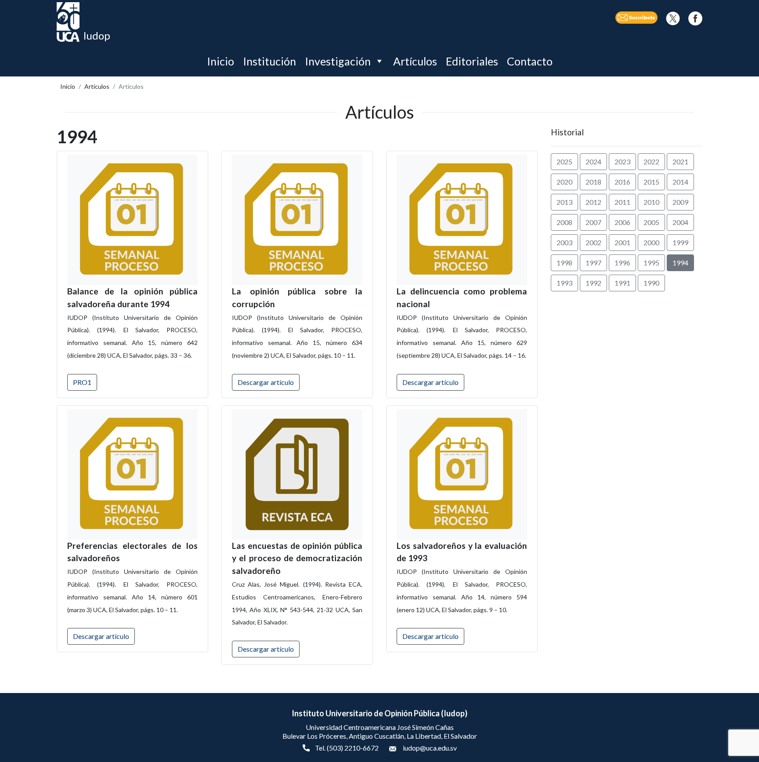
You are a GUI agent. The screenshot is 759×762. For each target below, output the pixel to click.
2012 (593, 202)
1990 (651, 283)
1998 (564, 262)
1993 (564, 283)
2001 (622, 242)
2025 (564, 161)
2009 (680, 202)
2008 (564, 222)
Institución (269, 61)
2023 (622, 161)
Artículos (415, 61)
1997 (593, 262)
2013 (564, 202)
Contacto (530, 61)
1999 (680, 242)
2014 (680, 182)
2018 (593, 182)
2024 (593, 161)
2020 (564, 182)
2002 (593, 242)
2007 (593, 222)
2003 (564, 242)
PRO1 (82, 382)
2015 (651, 182)
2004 (680, 222)
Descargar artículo (266, 382)
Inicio (220, 61)
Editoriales (472, 61)
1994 (680, 262)
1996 (622, 262)
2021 (680, 161)
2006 (622, 222)
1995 (651, 262)
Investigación (338, 61)
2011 (622, 202)
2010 (651, 202)
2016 (622, 182)
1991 (622, 283)
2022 (651, 161)
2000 (651, 242)
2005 (651, 222)
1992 (593, 283)
